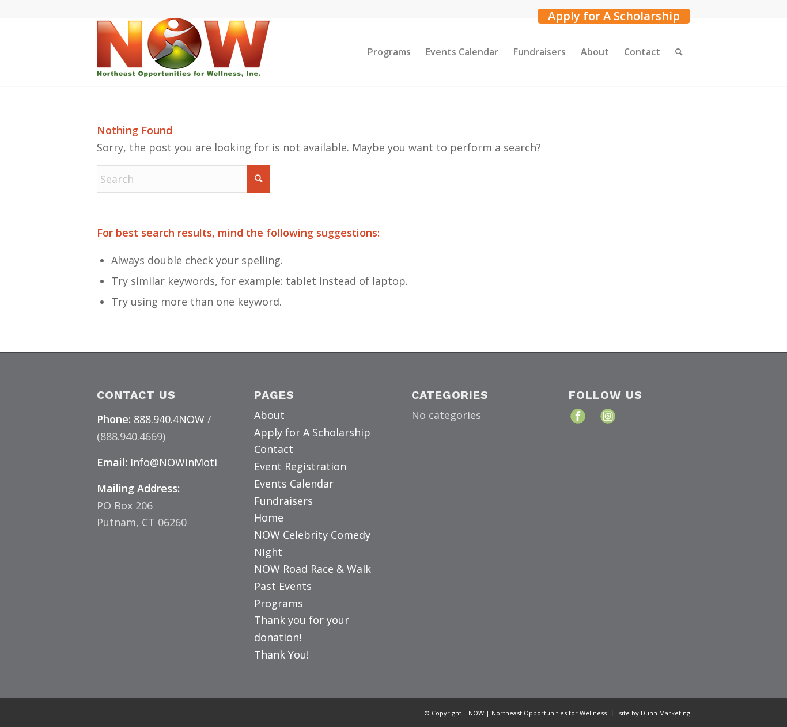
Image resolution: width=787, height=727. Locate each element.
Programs (278, 603)
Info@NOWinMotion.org (189, 462)
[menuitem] (611, 15)
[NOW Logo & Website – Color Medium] (183, 52)
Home (268, 517)
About (269, 415)
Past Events (283, 586)
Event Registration (300, 466)
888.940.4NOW (169, 419)
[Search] (679, 52)
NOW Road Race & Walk (312, 569)
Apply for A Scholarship (614, 16)
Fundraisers (283, 501)
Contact (273, 449)
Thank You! (281, 654)
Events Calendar (294, 483)
